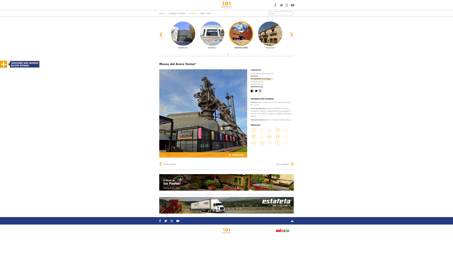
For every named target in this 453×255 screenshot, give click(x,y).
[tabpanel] (183, 36)
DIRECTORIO (205, 14)
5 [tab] (228, 54)
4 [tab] (225, 54)
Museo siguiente (283, 164)
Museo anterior (169, 164)
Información (238, 155)
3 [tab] (221, 54)
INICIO (162, 14)
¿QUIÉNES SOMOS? (177, 14)
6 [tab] (232, 54)
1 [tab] (214, 54)
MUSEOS (193, 14)
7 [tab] (235, 54)
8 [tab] (239, 54)
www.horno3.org (257, 87)
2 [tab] (217, 54)
